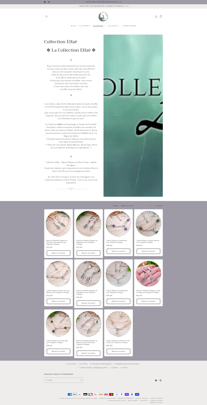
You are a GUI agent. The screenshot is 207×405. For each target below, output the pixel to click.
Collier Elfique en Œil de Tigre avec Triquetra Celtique (57, 342)
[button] (46, 16)
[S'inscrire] (80, 380)
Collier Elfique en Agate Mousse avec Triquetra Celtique (147, 241)
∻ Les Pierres (83, 364)
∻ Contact (124, 368)
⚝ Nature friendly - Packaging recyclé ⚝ (93, 368)
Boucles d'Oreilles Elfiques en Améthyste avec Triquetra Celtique (87, 242)
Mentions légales (133, 400)
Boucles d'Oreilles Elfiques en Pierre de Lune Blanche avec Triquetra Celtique (57, 242)
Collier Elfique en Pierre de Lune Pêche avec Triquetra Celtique (118, 342)
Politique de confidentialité (125, 398)
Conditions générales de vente (117, 400)
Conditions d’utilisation (141, 398)
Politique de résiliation (156, 400)
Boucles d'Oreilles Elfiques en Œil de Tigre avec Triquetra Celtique (148, 292)
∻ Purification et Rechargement (101, 364)
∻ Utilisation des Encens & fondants (126, 364)
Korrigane (67, 398)
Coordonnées (144, 400)
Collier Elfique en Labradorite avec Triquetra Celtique (117, 292)
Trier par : (116, 206)
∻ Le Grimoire (71, 364)
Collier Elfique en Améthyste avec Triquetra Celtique (116, 241)
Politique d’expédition (156, 398)
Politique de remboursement (107, 398)
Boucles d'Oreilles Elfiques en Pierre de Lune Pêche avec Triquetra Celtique (87, 342)
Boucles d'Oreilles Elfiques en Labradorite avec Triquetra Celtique (87, 292)
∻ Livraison (114, 368)
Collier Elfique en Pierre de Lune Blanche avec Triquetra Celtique (58, 292)
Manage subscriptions (156, 402)
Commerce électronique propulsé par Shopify (84, 398)
